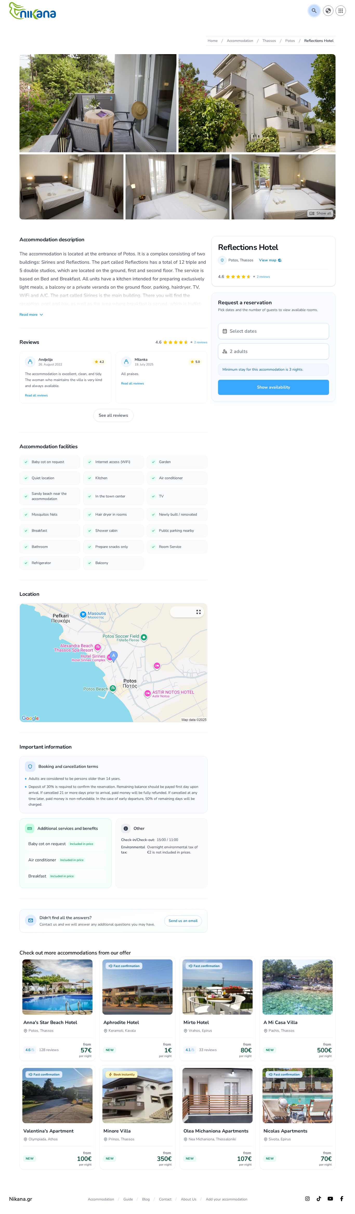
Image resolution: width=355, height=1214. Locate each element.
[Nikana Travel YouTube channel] (330, 1198)
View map (267, 260)
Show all (324, 213)
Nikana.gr (20, 1199)
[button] (181, 342)
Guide (128, 1199)
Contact (165, 1199)
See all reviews (113, 415)
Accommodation (101, 1199)
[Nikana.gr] (32, 10)
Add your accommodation (226, 1199)
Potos (233, 260)
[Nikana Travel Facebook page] (342, 1198)
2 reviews (200, 342)
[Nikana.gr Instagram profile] (307, 1198)
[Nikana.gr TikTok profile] (319, 1198)
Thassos (246, 260)
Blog (146, 1199)
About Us (188, 1199)
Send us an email (183, 920)
